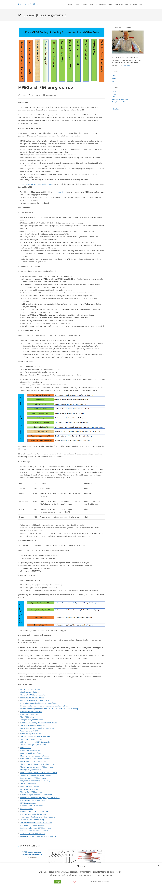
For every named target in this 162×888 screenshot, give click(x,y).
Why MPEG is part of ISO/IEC (30, 734)
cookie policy (106, 875)
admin (23, 95)
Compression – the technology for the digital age (38, 836)
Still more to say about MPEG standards (35, 742)
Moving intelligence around (30, 770)
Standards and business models (32, 698)
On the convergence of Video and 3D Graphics (37, 700)
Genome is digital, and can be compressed (36, 795)
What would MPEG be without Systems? (34, 759)
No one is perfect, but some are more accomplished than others (44, 706)
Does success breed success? (31, 711)
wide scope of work (60, 192)
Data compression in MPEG (30, 750)
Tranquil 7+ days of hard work (31, 720)
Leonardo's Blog (28, 4)
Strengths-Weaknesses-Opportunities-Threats (36, 184)
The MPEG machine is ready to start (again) (36, 822)
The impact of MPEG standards (31, 739)
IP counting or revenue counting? (32, 825)
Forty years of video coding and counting (35, 781)
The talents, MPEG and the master (33, 695)
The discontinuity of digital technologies (35, 736)
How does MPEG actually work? (31, 806)
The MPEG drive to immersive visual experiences (38, 764)
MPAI (113, 76)
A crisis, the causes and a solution (32, 833)
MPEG (114, 78)
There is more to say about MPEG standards (36, 767)
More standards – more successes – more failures (38, 772)
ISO (113, 81)
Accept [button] (57, 882)
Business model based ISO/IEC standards (35, 828)
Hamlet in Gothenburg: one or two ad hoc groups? (38, 723)
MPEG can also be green (29, 789)
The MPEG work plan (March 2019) (33, 745)
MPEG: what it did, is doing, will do (33, 761)
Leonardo (115, 94)
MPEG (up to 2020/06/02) (120, 99)
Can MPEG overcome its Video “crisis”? (34, 831)
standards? (42, 778)
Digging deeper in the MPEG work (32, 800)
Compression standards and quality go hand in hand (40, 797)
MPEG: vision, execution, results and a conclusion (32, 853)
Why (22, 786)
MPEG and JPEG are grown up (31, 689)
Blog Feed (116, 109)
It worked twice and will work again (33, 814)
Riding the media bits (119, 102)
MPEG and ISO (25, 747)
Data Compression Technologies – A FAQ (35, 811)
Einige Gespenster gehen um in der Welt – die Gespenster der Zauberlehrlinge (49, 709)
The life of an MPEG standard (31, 792)
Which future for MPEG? (29, 731)
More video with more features (31, 753)
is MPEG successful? (31, 786)
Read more (127, 65)
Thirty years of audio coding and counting (35, 775)
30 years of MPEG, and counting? (32, 820)
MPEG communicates (28, 803)
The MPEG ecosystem (28, 784)
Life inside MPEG (26, 808)
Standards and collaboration (30, 692)
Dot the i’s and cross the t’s (30, 714)
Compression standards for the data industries (37, 817)
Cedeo (114, 92)
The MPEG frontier (27, 717)
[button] (159, 866)
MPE (35, 778)
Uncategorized (51, 95)
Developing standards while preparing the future (38, 703)
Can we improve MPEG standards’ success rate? (37, 728)
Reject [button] (75, 881)
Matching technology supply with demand (35, 756)
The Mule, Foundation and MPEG (32, 725)
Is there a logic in (26, 778)
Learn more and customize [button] (99, 881)
